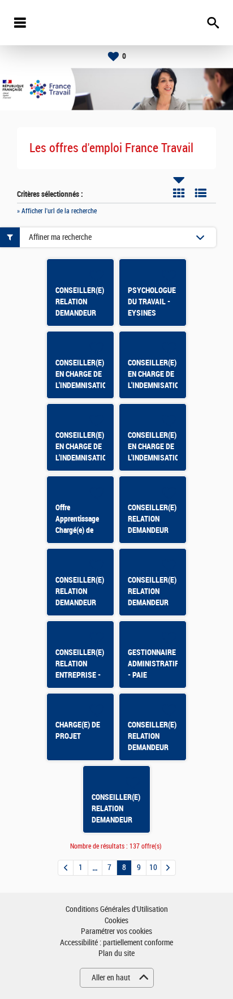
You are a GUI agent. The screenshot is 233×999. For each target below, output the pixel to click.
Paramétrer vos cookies (116, 931)
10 (153, 867)
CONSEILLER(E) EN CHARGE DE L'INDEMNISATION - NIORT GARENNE (156, 385)
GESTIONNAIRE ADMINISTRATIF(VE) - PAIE (160, 663)
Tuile (178, 193)
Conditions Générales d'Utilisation (117, 909)
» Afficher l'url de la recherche (57, 211)
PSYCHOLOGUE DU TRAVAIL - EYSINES (152, 301)
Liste (201, 193)
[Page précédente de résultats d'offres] (65, 867)
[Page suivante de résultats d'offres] (168, 867)
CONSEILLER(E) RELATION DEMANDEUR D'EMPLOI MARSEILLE (152, 602)
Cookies (116, 920)
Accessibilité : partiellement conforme (116, 943)
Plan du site (116, 953)
